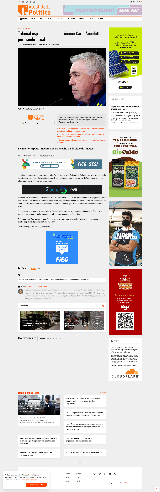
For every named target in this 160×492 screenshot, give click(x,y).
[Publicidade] (62, 189)
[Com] (115, 474)
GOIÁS (81, 19)
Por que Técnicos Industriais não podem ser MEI (84, 452)
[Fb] (30, 2)
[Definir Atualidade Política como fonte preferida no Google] (36, 117)
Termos (67, 477)
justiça (27, 28)
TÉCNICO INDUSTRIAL (28, 393)
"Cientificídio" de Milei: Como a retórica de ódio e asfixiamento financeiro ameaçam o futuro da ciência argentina (84, 426)
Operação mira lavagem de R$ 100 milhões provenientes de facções (82, 324)
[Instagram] (19, 2)
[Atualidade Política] (34, 13)
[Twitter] (27, 2)
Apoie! (79, 481)
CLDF (50, 19)
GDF (41, 19)
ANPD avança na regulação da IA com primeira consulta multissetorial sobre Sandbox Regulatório (83, 401)
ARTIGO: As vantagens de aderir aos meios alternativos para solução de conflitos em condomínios (80, 130)
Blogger (127, 483)
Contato (67, 481)
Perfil (68, 474)
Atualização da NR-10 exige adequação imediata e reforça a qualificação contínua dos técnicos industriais (38, 440)
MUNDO (100, 19)
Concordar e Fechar (36, 485)
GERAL (33, 19)
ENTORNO (71, 19)
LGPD (78, 477)
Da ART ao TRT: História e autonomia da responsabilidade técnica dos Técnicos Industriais (38, 406)
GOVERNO (59, 19)
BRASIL (90, 19)
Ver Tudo (102, 392)
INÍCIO (24, 19)
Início (19, 28)
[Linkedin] (23, 2)
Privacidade (78, 474)
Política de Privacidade (29, 480)
